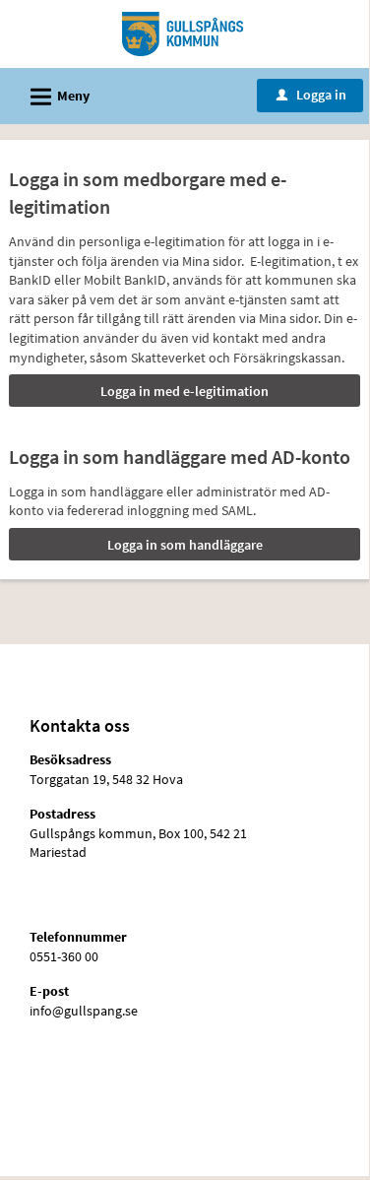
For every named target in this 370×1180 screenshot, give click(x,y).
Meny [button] (57, 97)
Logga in (311, 94)
